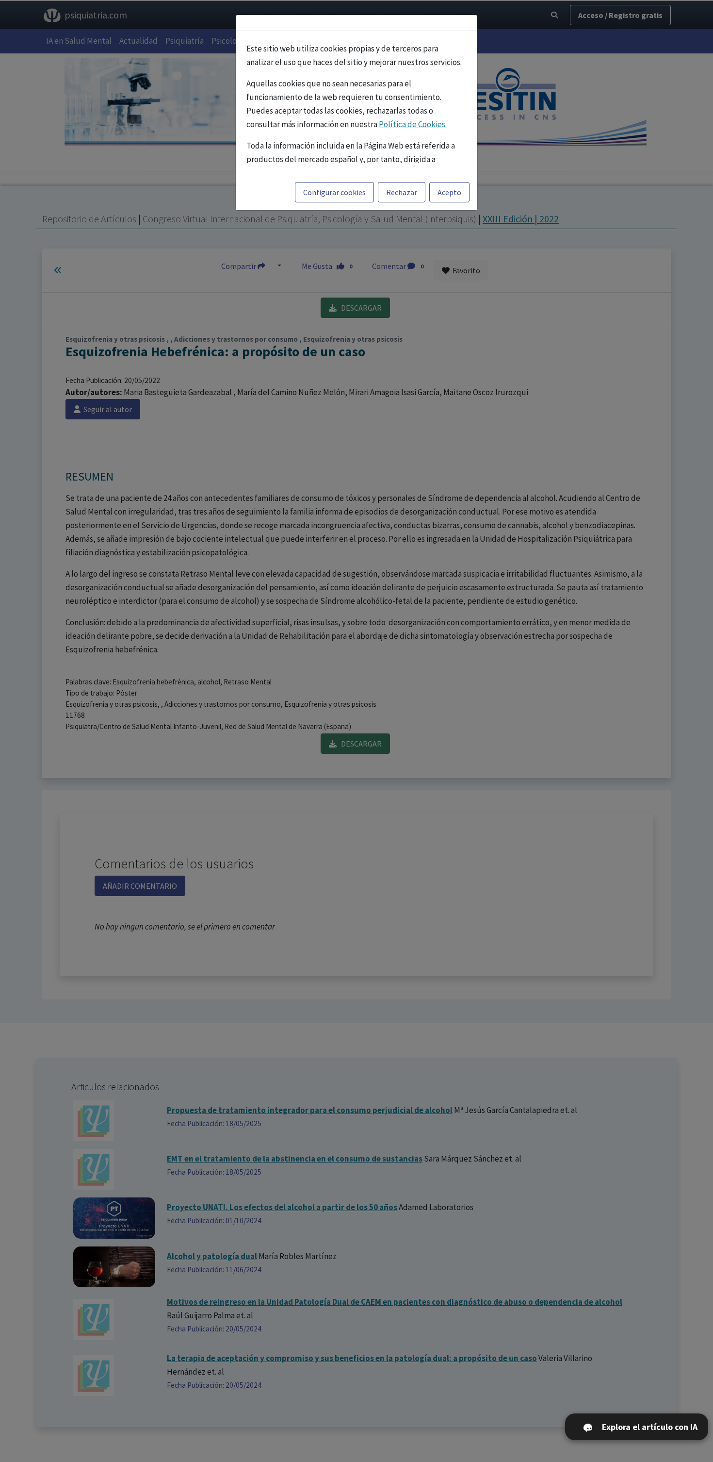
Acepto (449, 192)
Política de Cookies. (413, 124)
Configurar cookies (334, 192)
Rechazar (401, 192)
